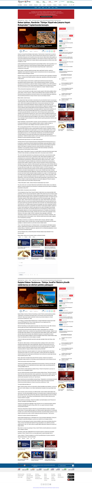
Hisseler (52, 469)
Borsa (19, 469)
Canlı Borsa (37, 474)
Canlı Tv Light (20, 477)
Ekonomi (36, 4)
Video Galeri (53, 475)
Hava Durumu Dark (21, 474)
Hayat (53, 7)
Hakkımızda (35, 487)
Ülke (34, 438)
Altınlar (45, 474)
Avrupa (39, 7)
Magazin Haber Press (21, 20)
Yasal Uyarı (57, 487)
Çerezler (46, 487)
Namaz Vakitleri (25, 469)
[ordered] (30, 274)
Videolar (54, 4)
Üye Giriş (59, 474)
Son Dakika (20, 4)
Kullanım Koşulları (52, 487)
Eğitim (49, 7)
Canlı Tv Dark (29, 474)
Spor (40, 4)
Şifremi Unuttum (61, 477)
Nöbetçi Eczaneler (30, 477)
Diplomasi (23, 438)
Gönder (21, 274)
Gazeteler (65, 4)
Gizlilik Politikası (42, 487)
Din (46, 7)
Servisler (25, 4)
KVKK (49, 487)
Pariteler (58, 469)
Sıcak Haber (53, 480)
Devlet (19, 438)
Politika (56, 7)
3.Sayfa (35, 7)
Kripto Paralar (71, 469)
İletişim (38, 487)
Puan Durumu (46, 469)
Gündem (30, 4)
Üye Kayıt (59, 475)
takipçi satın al (29, 480)
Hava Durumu (39, 469)
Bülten (43, 7)
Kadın (44, 4)
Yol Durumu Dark (21, 475)
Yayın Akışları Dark (30, 475)
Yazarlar (59, 4)
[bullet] (32, 274)
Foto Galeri (49, 4)
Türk (31, 438)
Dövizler (45, 475)
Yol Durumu (64, 469)
